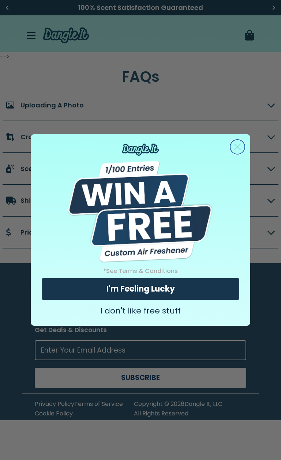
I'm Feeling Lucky (140, 288)
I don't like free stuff (140, 310)
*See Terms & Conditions (140, 271)
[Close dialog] (237, 147)
